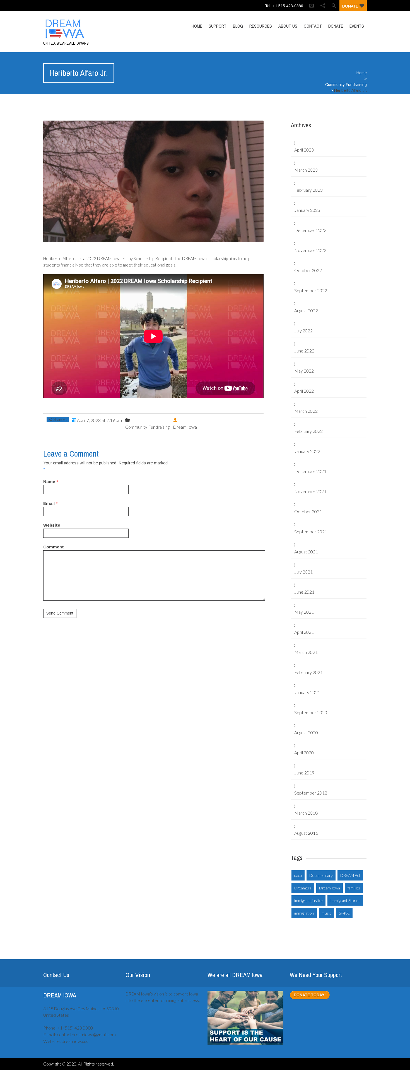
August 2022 (306, 310)
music (326, 913)
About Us (287, 26)
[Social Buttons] (322, 5)
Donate (351, 6)
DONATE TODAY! (310, 995)
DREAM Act (350, 875)
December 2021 (310, 471)
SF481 (344, 913)
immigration (304, 913)
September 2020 (310, 712)
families (354, 888)
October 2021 (308, 511)
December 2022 (310, 230)
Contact (313, 26)
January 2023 (307, 210)
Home (197, 26)
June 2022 (304, 350)
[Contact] (311, 5)
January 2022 (307, 451)
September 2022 (310, 290)
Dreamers (303, 888)
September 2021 (310, 531)
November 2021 (310, 491)
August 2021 (306, 551)
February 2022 (308, 431)
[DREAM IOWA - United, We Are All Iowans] (91, 28)
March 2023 (306, 169)
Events (356, 26)
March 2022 (306, 411)
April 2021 (304, 632)
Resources (260, 26)
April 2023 (304, 149)
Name (49, 481)
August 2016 (306, 833)
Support (217, 26)
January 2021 (307, 692)
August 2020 (306, 732)
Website (51, 525)
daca (298, 875)
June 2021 (304, 591)
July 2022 (303, 330)
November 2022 (310, 250)
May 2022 (304, 370)
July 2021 (303, 571)
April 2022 (304, 391)
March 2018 (306, 812)
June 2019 (304, 772)
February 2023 (308, 190)
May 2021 (304, 612)
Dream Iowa (329, 888)
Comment (53, 546)
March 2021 (306, 652)
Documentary (321, 875)
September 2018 (310, 792)
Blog (238, 26)
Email (49, 503)
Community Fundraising (346, 84)
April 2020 (304, 752)
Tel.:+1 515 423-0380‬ (284, 6)
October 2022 (308, 270)
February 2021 (308, 672)
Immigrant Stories (345, 900)
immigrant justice (308, 900)
